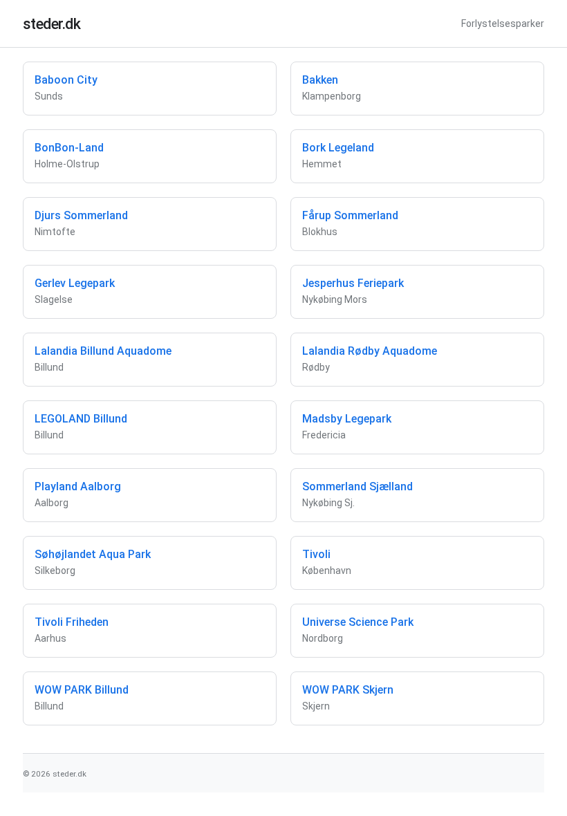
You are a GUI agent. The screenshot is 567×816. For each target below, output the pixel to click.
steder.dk (52, 24)
